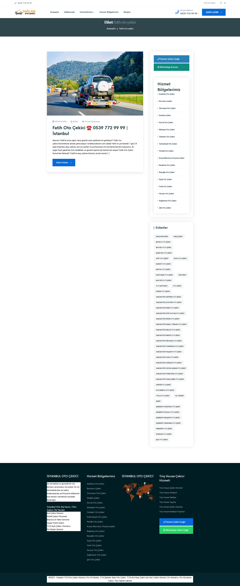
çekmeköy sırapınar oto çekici (168, 423)
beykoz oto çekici (163, 242)
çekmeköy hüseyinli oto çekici (168, 407)
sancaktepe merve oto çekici (168, 335)
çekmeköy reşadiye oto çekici (168, 418)
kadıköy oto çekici (163, 264)
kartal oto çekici (163, 269)
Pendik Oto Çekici (166, 151)
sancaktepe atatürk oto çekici (169, 302)
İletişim (127, 12)
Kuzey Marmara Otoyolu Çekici (171, 158)
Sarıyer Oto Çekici (166, 194)
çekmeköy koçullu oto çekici (167, 412)
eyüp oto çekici (162, 258)
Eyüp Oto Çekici (165, 179)
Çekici (158, 401)
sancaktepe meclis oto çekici (168, 330)
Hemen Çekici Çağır (170, 59)
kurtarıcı (182, 275)
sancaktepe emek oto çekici (167, 308)
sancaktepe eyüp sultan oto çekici (170, 313)
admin (75, 122)
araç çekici (178, 236)
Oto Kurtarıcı (161, 286)
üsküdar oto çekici (164, 434)
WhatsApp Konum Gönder (168, 68)
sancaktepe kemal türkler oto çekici (171, 324)
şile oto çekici (162, 440)
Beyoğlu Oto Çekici (166, 172)
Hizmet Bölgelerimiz (109, 12)
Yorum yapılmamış (92, 122)
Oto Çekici (177, 286)
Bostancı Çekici (165, 101)
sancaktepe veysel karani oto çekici (171, 368)
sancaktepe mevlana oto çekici (169, 341)
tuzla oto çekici (163, 396)
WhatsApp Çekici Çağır (177, 530)
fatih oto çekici (180, 258)
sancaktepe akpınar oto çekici (168, 297)
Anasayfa (54, 12)
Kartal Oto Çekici (166, 122)
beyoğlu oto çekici (163, 247)
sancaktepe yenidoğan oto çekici (169, 374)
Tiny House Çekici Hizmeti (171, 488)
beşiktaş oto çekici (164, 253)
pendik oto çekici (163, 291)
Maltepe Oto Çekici (167, 129)
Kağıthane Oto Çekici (167, 201)
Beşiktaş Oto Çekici (167, 165)
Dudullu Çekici (165, 115)
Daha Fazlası (63, 162)
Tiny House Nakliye (167, 497)
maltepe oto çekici (163, 280)
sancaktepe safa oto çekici (167, 357)
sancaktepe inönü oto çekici (167, 319)
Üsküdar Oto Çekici (167, 137)
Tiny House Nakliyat (168, 492)
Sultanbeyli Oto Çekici (168, 144)
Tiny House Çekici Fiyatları (171, 507)
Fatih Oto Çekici (165, 186)
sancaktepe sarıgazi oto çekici (169, 363)
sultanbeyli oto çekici (165, 390)
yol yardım (179, 396)
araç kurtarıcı (162, 236)
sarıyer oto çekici (163, 385)
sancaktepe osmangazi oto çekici (170, 346)
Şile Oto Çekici (165, 208)
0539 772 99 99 (24, 3)
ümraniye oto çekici (164, 429)
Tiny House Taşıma (167, 502)
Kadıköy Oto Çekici (166, 94)
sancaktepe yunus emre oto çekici (170, 379)
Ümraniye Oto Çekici (167, 108)
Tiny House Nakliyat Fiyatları (172, 511)
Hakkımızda (69, 12)
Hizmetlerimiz (86, 12)
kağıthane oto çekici (164, 275)
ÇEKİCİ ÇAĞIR (214, 12)
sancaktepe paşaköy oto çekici (169, 352)
